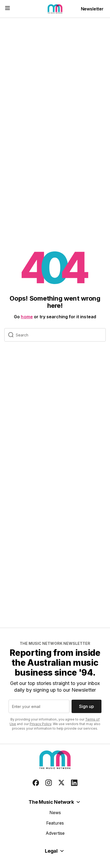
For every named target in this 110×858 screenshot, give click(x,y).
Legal (51, 851)
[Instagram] (48, 783)
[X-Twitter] (61, 783)
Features (55, 823)
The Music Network (51, 802)
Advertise (55, 833)
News (55, 812)
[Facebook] (36, 783)
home (27, 316)
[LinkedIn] (74, 783)
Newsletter (92, 9)
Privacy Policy (40, 724)
